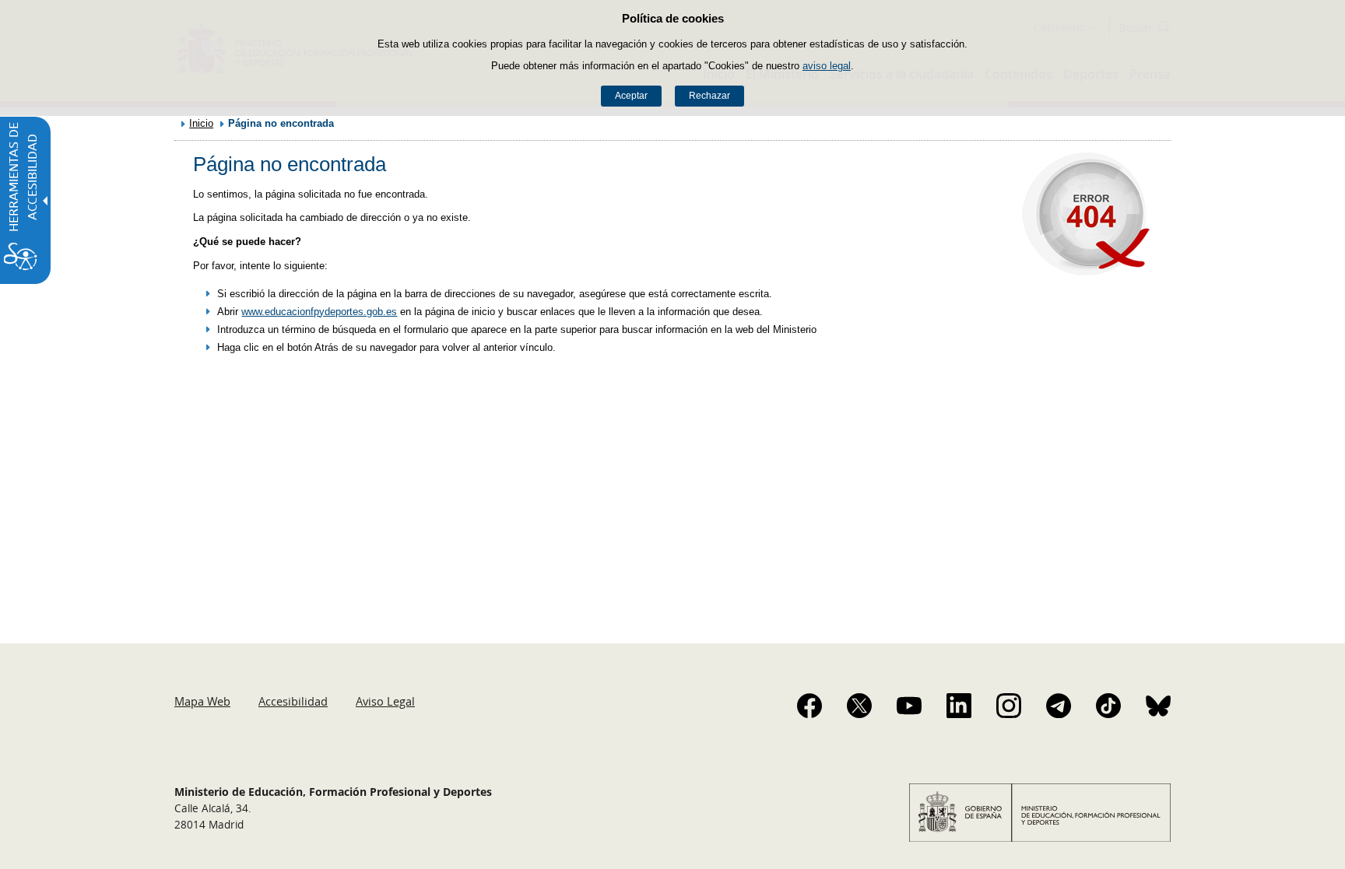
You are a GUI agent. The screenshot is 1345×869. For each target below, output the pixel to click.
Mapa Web (202, 701)
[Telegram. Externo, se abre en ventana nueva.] (1058, 705)
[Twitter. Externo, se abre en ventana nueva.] (859, 705)
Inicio (201, 123)
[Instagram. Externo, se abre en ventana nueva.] (1008, 705)
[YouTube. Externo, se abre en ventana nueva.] (909, 705)
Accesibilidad (293, 701)
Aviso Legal (385, 701)
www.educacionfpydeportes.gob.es (319, 311)
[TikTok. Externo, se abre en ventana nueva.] (1108, 705)
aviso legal (826, 66)
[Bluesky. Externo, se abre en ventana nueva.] (1158, 705)
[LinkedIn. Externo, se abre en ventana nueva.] (958, 705)
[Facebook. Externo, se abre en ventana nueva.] (809, 705)
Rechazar (709, 95)
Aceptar (631, 95)
